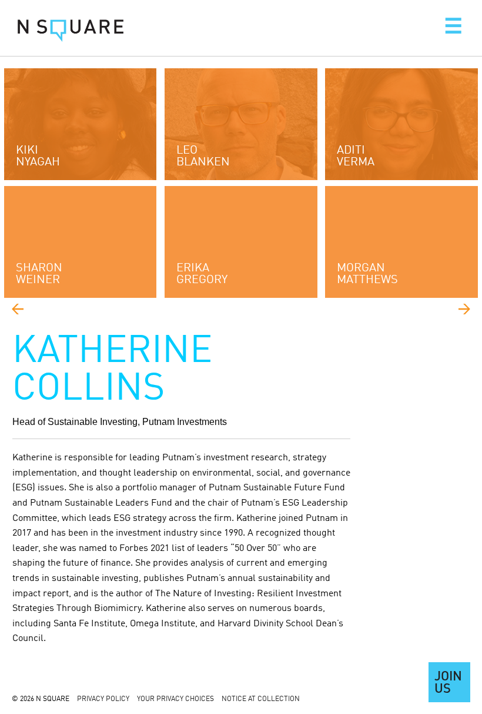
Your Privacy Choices (175, 699)
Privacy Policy (103, 699)
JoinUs (448, 683)
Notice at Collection (261, 699)
